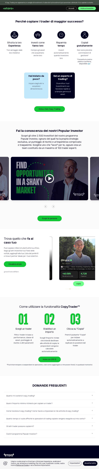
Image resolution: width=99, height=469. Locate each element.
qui (89, 64)
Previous (45, 206)
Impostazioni (75, 463)
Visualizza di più (15, 264)
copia (72, 284)
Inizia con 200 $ (49, 359)
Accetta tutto (90, 463)
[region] (49, 463)
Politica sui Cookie (22, 465)
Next (53, 206)
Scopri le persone (49, 218)
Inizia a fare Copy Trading (49, 109)
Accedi (71, 8)
